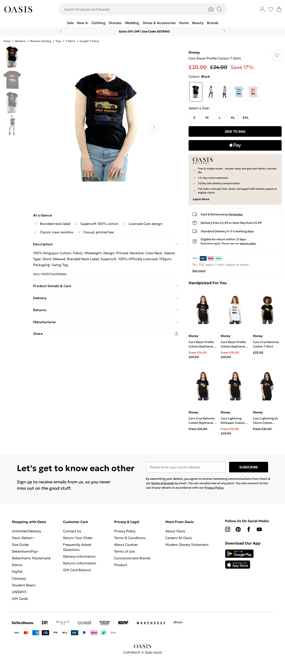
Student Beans (24, 585)
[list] (106, 127)
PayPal (17, 571)
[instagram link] (227, 529)
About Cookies (126, 544)
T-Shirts (70, 41)
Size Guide (20, 544)
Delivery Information (79, 556)
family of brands (162, 483)
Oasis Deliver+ (23, 538)
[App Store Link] (239, 559)
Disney (194, 52)
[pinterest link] (238, 529)
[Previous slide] (60, 31)
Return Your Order (78, 538)
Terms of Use (124, 551)
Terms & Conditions (130, 538)
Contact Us (72, 531)
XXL (245, 117)
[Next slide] (224, 31)
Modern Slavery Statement (187, 544)
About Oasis (175, 531)
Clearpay (19, 578)
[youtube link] (259, 529)
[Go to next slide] (153, 127)
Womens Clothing (40, 41)
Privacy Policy (124, 531)
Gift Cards (20, 598)
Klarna (17, 565)
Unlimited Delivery (26, 531)
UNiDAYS (19, 592)
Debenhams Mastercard (31, 558)
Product (120, 565)
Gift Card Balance (77, 570)
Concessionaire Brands (132, 558)
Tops (58, 41)
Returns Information (79, 563)
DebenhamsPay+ (25, 551)
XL (233, 117)
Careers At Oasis (178, 538)
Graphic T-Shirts (89, 41)
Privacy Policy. (214, 487)
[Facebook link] (248, 529)
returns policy (248, 243)
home (7, 41)
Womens (20, 41)
